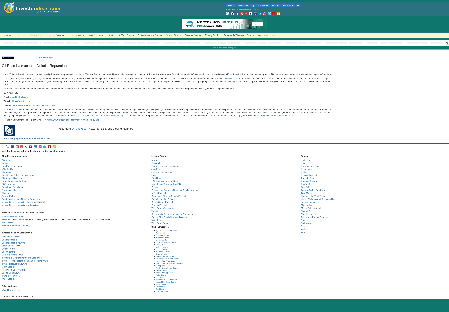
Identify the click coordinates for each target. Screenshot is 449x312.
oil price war (226, 78)
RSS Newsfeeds (9, 183)
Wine (303, 231)
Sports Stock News (11, 272)
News (154, 159)
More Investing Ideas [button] (266, 35)
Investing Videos (77, 35)
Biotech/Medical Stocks (150, 35)
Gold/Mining (306, 192)
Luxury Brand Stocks (163, 265)
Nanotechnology (308, 213)
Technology (306, 222)
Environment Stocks (163, 251)
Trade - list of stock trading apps (166, 165)
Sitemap (5, 192)
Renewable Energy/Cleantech (315, 216)
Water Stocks (8, 278)
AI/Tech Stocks (126, 35)
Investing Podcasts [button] (56, 35)
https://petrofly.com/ (21, 101)
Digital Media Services (260, 5)
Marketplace (157, 220)
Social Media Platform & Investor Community (172, 213)
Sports (304, 220)
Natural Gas (306, 211)
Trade (111, 35)
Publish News (288, 5)
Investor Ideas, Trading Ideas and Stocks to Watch (25, 260)
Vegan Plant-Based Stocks (166, 282)
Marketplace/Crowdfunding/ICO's (166, 183)
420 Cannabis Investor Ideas (164, 180)
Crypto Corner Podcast (162, 201)
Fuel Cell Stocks (162, 291)
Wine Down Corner (160, 222)
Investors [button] (20, 35)
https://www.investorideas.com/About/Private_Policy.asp (73, 119)
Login (154, 174)
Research (155, 162)
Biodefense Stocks (163, 237)
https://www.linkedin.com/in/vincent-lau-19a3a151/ (36, 105)
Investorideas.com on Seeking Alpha (19, 201)
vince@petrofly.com (19, 96)
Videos (154, 211)
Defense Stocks (193, 35)
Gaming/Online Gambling (313, 189)
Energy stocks (8, 251)
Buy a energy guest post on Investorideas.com (27, 138)
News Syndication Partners (14, 180)
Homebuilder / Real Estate (166, 261)
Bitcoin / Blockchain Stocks (166, 242)
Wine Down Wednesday (162, 207)
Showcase (6, 171)
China (239, 81)
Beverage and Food (310, 165)
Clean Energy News (11, 245)
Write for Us (7, 168)
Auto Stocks (160, 233)
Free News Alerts (159, 177)
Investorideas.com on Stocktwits (17, 204)
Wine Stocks (160, 286)
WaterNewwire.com (11, 290)
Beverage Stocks (162, 235)
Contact (5, 162)
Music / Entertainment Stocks (167, 268)
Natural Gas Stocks (163, 270)
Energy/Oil (306, 183)
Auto (303, 162)
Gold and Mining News (12, 254)
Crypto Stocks (173, 35)
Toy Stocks (160, 289)
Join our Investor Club (161, 171)
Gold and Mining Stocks (165, 256)
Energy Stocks (161, 249)
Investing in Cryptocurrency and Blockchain (22, 257)
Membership (243, 5)
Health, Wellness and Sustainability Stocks (171, 263)
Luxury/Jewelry (308, 201)
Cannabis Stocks (162, 244)
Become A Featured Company (16, 225)
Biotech (304, 171)
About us (231, 5)
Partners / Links (9, 189)
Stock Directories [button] (96, 35)
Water (304, 229)
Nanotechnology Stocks (165, 272)
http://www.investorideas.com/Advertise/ (274, 115)
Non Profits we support (12, 165)
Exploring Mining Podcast (163, 198)
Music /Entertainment (311, 207)
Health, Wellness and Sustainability (317, 198)
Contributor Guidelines (12, 186)
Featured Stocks (36, 35)
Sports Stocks (161, 277)
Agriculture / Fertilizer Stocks (166, 230)
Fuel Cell (305, 186)
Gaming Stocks (161, 254)
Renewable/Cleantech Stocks (239, 35)
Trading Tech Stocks (11, 275)
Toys (303, 226)
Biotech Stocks (161, 240)
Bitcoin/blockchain (309, 174)
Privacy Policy (8, 195)
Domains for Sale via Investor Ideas (18, 174)
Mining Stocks (212, 35)
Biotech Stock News (11, 236)
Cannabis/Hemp (308, 177)
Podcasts (155, 186)
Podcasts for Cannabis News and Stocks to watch (174, 189)
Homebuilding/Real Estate (313, 195)
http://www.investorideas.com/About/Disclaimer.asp (99, 115)
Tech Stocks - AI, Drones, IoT (167, 279)
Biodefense (306, 168)
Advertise (275, 5)
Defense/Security (309, 180)
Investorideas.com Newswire (15, 263)
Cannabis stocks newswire (14, 242)
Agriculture (306, 159)
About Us (6, 159)
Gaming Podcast (159, 204)
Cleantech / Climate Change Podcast (168, 195)
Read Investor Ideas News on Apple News (21, 198)
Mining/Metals (307, 204)
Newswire (7, 35)
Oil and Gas (79, 128)
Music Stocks (8, 266)
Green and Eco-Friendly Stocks (167, 258)
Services (6, 219)
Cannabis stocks (9, 239)
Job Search (156, 168)
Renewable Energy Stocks (14, 269)
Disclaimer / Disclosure (12, 177)
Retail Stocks (161, 275)
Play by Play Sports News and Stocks (169, 216)
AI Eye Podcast (158, 192)
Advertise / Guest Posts (13, 216)
